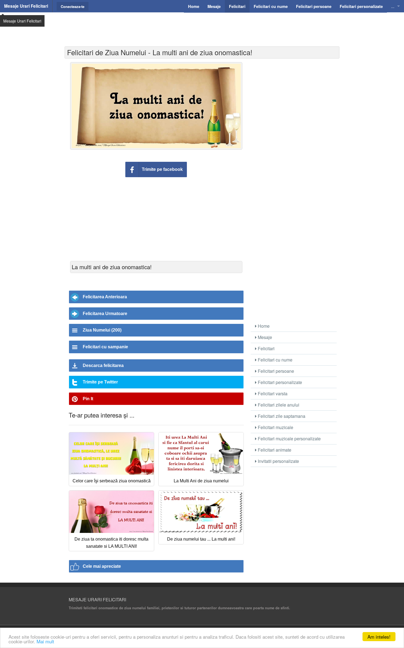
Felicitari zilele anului (278, 405)
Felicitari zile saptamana (281, 416)
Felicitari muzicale (275, 427)
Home (263, 326)
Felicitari (266, 348)
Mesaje (264, 337)
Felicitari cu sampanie (105, 346)
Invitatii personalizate (278, 461)
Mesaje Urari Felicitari (26, 6)
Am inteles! (379, 636)
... (392, 6)
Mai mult (45, 641)
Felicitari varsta (272, 393)
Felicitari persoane (275, 371)
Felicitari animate (274, 450)
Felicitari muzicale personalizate (289, 438)
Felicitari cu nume (274, 360)
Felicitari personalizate (279, 382)
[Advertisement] (202, 26)
